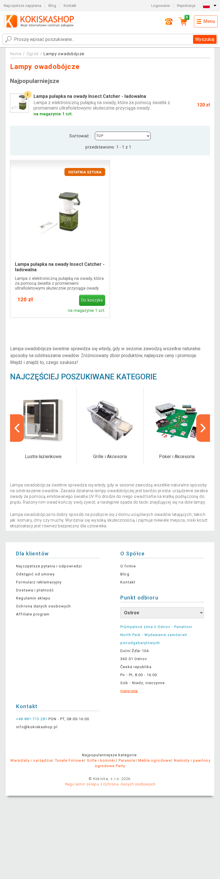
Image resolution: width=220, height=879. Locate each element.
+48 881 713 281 (31, 719)
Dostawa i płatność (35, 590)
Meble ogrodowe (154, 760)
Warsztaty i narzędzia (31, 760)
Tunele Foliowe (69, 760)
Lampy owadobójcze (64, 54)
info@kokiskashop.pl (37, 727)
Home (16, 54)
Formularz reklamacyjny (39, 582)
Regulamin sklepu (33, 598)
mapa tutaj (129, 691)
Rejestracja (186, 5)
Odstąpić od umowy (35, 574)
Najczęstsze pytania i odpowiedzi (49, 566)
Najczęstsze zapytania (22, 5)
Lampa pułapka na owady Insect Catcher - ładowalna (60, 267)
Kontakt (70, 5)
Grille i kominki (101, 760)
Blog (52, 5)
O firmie (127, 566)
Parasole (127, 760)
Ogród (33, 54)
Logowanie (160, 5)
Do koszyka (92, 300)
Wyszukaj (204, 39)
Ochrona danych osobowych (43, 606)
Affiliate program (33, 614)
